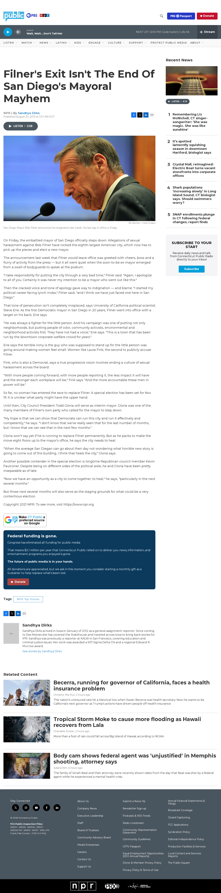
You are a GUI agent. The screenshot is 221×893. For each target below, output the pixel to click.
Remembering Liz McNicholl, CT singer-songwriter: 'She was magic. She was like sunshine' (190, 122)
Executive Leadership (90, 816)
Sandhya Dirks (29, 113)
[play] (8, 32)
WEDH (13, 827)
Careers (82, 852)
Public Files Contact (20, 833)
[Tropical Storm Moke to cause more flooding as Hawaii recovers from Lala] (26, 729)
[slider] (23, 32)
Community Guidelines (136, 839)
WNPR (26, 830)
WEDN (22, 827)
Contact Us (84, 859)
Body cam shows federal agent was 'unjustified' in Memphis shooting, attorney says (135, 758)
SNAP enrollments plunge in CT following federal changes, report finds (194, 218)
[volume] (18, 32)
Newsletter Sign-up (134, 808)
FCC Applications (178, 825)
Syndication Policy (179, 832)
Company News (87, 808)
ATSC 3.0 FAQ (39, 833)
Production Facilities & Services (186, 846)
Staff (80, 823)
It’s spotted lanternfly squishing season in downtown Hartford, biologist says (192, 147)
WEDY (39, 827)
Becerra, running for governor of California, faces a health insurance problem (132, 685)
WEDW (31, 827)
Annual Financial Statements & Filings (186, 802)
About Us (83, 801)
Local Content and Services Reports (184, 855)
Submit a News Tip (134, 801)
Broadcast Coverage (180, 810)
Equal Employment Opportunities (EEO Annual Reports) (143, 855)
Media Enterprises (88, 845)
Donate (208, 15)
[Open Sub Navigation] (16, 42)
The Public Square (179, 863)
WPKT (35, 830)
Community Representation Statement (140, 831)
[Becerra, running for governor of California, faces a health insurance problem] (26, 693)
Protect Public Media (169, 42)
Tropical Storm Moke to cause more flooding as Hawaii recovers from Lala (127, 722)
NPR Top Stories (28, 599)
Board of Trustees (88, 830)
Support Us (84, 866)
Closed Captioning (179, 817)
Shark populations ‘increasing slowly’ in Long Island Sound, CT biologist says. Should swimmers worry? (194, 195)
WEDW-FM (16, 830)
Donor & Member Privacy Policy (142, 863)
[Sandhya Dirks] (11, 633)
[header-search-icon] (161, 16)
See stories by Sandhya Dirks (42, 651)
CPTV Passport (132, 846)
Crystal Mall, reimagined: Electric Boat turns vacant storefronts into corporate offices (194, 170)
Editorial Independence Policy (186, 839)
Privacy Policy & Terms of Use (140, 870)
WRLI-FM (44, 830)
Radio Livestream (133, 823)
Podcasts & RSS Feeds (136, 816)
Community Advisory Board (94, 837)
